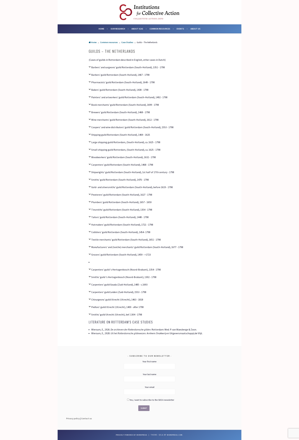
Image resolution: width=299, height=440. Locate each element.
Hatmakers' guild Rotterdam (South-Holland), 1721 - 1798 (122, 224)
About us (195, 28)
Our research (118, 28)
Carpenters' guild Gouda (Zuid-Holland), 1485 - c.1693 (119, 284)
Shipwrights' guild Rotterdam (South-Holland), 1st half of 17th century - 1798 (132, 172)
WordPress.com (175, 435)
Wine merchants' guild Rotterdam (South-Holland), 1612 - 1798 (125, 119)
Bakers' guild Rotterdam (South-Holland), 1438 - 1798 (119, 89)
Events (180, 28)
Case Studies (127, 42)
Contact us (86, 418)
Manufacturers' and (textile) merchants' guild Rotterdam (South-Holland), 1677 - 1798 (137, 247)
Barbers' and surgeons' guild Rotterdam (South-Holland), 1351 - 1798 (128, 67)
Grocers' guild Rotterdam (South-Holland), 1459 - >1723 (121, 254)
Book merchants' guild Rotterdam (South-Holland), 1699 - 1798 (125, 104)
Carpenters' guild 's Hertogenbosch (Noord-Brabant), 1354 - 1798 (126, 269)
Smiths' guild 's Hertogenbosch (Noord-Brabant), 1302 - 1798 (123, 277)
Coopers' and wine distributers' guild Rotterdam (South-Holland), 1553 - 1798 (132, 127)
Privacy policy (73, 418)
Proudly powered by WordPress (131, 435)
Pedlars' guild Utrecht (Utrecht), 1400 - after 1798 (117, 307)
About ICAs (137, 28)
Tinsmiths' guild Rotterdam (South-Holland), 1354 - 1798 (121, 209)
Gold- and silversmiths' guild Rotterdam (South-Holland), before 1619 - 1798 (132, 187)
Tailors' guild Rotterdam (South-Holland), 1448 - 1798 (120, 217)
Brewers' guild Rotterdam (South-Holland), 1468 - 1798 (120, 112)
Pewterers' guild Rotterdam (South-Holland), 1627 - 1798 (121, 194)
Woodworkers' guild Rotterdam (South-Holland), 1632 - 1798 (123, 157)
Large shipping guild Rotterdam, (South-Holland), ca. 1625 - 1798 (125, 142)
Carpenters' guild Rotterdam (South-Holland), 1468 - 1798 (122, 164)
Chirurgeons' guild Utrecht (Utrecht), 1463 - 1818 (117, 299)
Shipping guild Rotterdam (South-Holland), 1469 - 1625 (120, 134)
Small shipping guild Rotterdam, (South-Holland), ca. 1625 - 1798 (125, 149)
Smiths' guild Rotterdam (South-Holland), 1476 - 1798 (120, 179)
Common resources (160, 28)
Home (101, 28)
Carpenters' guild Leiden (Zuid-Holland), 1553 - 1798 (118, 292)
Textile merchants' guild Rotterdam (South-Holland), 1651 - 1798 (126, 239)
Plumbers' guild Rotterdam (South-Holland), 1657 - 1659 (121, 202)
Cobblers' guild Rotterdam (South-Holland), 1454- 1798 (120, 232)
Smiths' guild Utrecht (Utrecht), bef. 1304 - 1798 (116, 314)
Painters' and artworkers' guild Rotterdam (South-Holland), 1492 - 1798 (129, 97)
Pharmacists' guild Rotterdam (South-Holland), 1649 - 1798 (123, 82)
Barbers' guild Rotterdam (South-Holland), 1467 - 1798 (120, 74)
